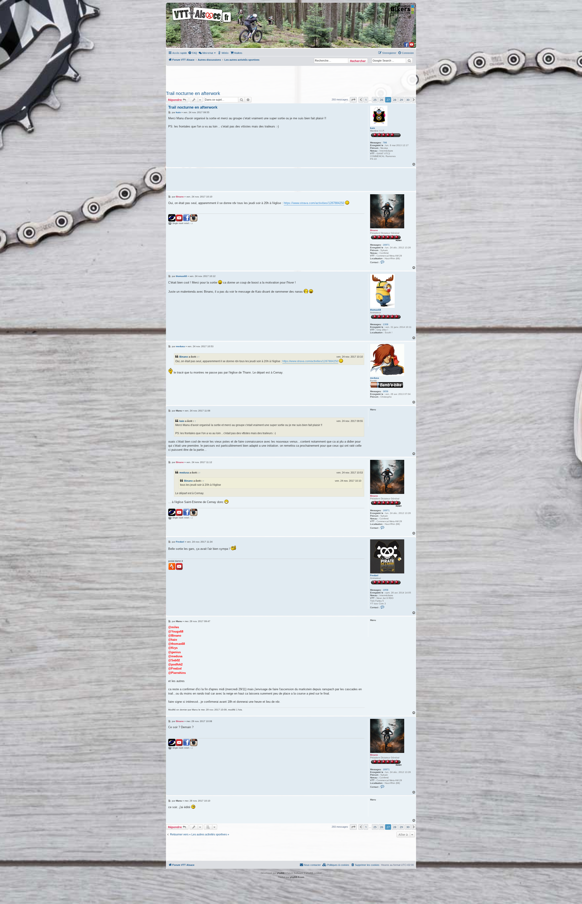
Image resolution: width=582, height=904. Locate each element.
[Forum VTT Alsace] (202, 23)
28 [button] (394, 100)
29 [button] (401, 100)
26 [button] (381, 100)
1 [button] (366, 100)
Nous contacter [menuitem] (312, 865)
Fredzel (374, 575)
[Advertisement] (291, 77)
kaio (372, 128)
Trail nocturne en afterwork (193, 93)
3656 (385, 391)
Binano (374, 230)
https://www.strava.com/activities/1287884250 (314, 203)
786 (385, 142)
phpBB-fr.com (297, 877)
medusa (374, 378)
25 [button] (374, 100)
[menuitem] (192, 53)
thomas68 (375, 310)
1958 (385, 590)
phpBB (280, 873)
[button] (353, 99)
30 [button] (407, 100)
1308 (385, 324)
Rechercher (358, 61)
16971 (386, 245)
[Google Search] (409, 60)
